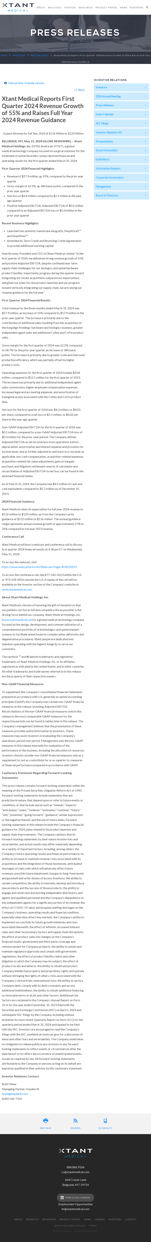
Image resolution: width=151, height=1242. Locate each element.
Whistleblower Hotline (70, 1225)
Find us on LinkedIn (77, 1197)
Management (103, 186)
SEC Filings (102, 123)
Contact (131, 1219)
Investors (136, 7)
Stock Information (106, 150)
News (123, 7)
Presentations (104, 141)
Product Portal (106, 7)
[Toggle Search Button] (147, 7)
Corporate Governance (110, 177)
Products (32, 1219)
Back (81, 89)
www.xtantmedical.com (17, 589)
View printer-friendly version (25, 83)
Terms (92, 1225)
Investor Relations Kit (109, 132)
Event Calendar (105, 114)
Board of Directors (107, 195)
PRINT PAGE (45, 1128)
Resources (86, 7)
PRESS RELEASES (39, 55)
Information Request (108, 168)
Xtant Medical (18, 7)
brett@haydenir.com (15, 1093)
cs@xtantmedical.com (75, 1172)
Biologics (55, 7)
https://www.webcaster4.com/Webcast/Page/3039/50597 (39, 567)
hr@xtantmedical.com (75, 1209)
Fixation (70, 7)
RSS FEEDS (75, 1128)
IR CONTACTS (105, 1128)
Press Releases (105, 105)
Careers (100, 1219)
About (40, 7)
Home (4, 55)
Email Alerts (103, 159)
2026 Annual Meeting (108, 96)
